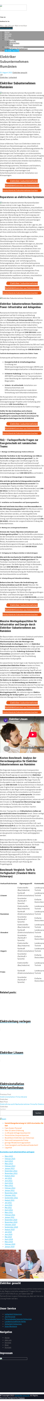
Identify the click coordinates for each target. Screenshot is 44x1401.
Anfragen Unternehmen (14, 47)
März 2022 (9, 1185)
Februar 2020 (10, 1244)
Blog (7, 37)
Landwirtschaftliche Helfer (15, 1321)
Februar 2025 (10, 1158)
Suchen (3, 1109)
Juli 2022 (8, 1178)
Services (8, 36)
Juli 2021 (8, 1202)
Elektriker (4, 77)
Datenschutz (14, 43)
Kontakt (12, 41)
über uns (8, 34)
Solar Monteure (11, 1326)
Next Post (22, 1103)
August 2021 (9, 1200)
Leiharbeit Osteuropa (13, 1314)
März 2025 (9, 1156)
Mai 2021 (8, 1207)
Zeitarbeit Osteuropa (13, 1324)
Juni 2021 (8, 1205)
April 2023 (9, 1161)
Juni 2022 (8, 1180)
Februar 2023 (10, 1166)
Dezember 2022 (11, 1171)
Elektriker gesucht (22, 1395)
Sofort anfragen (6, 28)
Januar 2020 (9, 1246)
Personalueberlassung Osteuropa (18, 1319)
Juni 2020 (8, 1234)
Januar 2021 (9, 1217)
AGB (11, 45)
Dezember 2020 (11, 1219)
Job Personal (10, 1316)
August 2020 (10, 1229)
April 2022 (9, 1183)
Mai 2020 (8, 1237)
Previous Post (13, 1095)
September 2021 (11, 1197)
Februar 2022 (10, 1188)
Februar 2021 (10, 1215)
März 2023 (9, 1163)
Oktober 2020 (10, 1224)
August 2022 (10, 1175)
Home (7, 32)
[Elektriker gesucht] (13, 10)
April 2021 (9, 1210)
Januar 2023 (9, 1168)
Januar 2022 (10, 1190)
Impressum (9, 39)
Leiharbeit (13, 77)
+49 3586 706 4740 (12, 50)
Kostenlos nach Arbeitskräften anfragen (17, 1152)
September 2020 (11, 1227)
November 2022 (11, 1173)
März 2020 (9, 1241)
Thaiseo (21, 1398)
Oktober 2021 (10, 1195)
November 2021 (11, 1193)
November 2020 (11, 1222)
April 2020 (9, 1239)
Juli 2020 (8, 1232)
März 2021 (9, 1212)
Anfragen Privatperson (18, 49)
